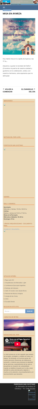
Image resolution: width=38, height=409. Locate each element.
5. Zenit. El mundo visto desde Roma (15, 291)
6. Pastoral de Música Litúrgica (13, 293)
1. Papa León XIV (9, 280)
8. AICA (6, 299)
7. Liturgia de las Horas (11, 296)
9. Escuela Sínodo (9, 301)
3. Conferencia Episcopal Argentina (14, 285)
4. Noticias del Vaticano (11, 288)
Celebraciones (7, 10)
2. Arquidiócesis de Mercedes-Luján (15, 282)
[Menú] (4, 7)
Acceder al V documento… (12, 229)
